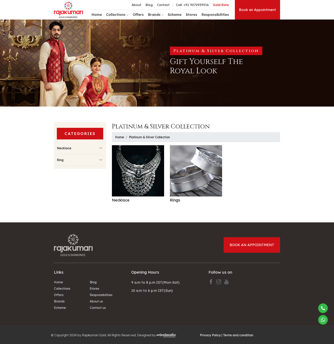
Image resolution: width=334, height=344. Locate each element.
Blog (149, 5)
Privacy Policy (210, 335)
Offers (138, 14)
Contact (163, 5)
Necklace (64, 148)
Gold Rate (221, 5)
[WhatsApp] (323, 320)
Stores (191, 14)
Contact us (98, 308)
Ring (60, 160)
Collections (62, 288)
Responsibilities (215, 14)
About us (96, 301)
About (136, 5)
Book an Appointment (257, 10)
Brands (59, 301)
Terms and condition (238, 335)
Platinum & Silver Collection (149, 137)
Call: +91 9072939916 (192, 5)
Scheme (174, 14)
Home (96, 14)
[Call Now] (323, 308)
